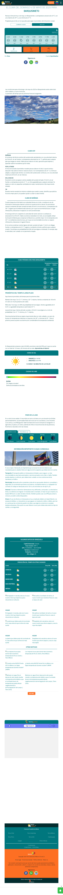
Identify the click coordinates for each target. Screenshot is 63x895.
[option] (13, 49)
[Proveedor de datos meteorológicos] (31, 881)
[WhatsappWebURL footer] (31, 873)
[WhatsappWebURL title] (31, 62)
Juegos (20, 841)
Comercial (27, 847)
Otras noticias (43, 841)
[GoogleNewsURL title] (36, 62)
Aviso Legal (18, 860)
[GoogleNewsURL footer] (36, 873)
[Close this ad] (61, 886)
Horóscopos (51, 837)
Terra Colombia (31, 833)
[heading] (31, 693)
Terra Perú (11, 837)
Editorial (36, 847)
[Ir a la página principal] (6, 2)
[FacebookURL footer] (26, 873)
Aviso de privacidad (27, 860)
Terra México (51, 833)
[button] (61, 2)
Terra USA (31, 837)
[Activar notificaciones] (53, 890)
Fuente (52, 56)
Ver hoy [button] (42, 24)
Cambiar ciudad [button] (21, 24)
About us (45, 860)
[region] (31, 76)
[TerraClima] (57, 2)
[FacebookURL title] (26, 62)
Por (7, 56)
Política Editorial (37, 860)
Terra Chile (11, 833)
